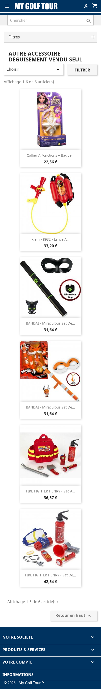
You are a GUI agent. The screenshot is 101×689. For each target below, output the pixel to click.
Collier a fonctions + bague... (51, 155)
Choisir (33, 70)
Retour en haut (73, 616)
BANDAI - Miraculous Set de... (50, 323)
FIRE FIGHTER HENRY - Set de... (50, 575)
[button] (50, 37)
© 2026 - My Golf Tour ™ (24, 682)
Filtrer (82, 70)
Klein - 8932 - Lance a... (50, 239)
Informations (18, 674)
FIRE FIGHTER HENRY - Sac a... (50, 491)
